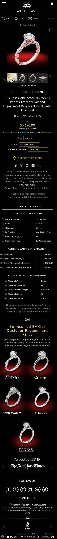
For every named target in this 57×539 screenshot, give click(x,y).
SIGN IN (50, 18)
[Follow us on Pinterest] (23, 491)
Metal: (14, 144)
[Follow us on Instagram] (30, 491)
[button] (19, 20)
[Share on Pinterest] (27, 167)
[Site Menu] (4, 3)
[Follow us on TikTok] (45, 491)
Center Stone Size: (17, 149)
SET (13, 92)
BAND (40, 92)
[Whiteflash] (27, 7)
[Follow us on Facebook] (8, 491)
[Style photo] (12, 77)
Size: (20, 138)
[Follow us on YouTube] (38, 491)
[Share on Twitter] (21, 166)
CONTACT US (27, 498)
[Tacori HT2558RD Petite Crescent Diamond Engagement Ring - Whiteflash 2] (32, 77)
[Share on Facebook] (16, 166)
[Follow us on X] (16, 491)
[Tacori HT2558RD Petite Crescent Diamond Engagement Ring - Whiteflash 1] (22, 77)
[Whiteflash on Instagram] (33, 166)
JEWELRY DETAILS (27, 85)
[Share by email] (38, 166)
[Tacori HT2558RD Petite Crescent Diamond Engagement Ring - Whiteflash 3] (43, 77)
